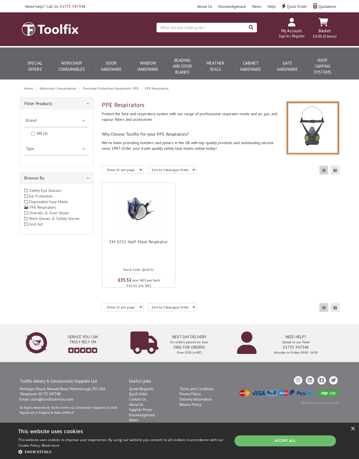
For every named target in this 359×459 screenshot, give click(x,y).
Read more (51, 445)
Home (28, 88)
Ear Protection (40, 196)
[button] (122, 451)
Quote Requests (141, 389)
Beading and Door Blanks (182, 66)
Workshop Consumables (71, 66)
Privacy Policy (190, 394)
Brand (31, 120)
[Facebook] (321, 380)
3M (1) (41, 133)
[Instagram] (298, 380)
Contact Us (137, 399)
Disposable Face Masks (48, 201)
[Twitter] (333, 380)
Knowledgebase (232, 6)
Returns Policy (190, 404)
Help (272, 6)
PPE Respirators (157, 88)
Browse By (34, 178)
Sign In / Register (292, 36)
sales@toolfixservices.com (51, 399)
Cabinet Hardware (250, 66)
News (256, 6)
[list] (335, 170)
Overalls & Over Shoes (48, 212)
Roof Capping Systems (322, 66)
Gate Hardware (287, 66)
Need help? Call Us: (55, 6)
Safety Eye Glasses (44, 190)
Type (30, 148)
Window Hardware (148, 66)
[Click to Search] (251, 27)
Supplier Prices (140, 409)
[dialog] (179, 441)
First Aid (35, 224)
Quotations (326, 6)
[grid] (323, 170)
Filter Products (38, 103)
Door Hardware (111, 66)
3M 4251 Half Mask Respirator (138, 241)
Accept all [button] (285, 440)
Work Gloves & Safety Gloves (54, 218)
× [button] (353, 429)
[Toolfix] (50, 24)
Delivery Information (196, 399)
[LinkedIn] (310, 380)
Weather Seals (215, 66)
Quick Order (296, 6)
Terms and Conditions (197, 389)
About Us (204, 6)
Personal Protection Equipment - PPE (111, 88)
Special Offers (34, 66)
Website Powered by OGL (320, 403)
